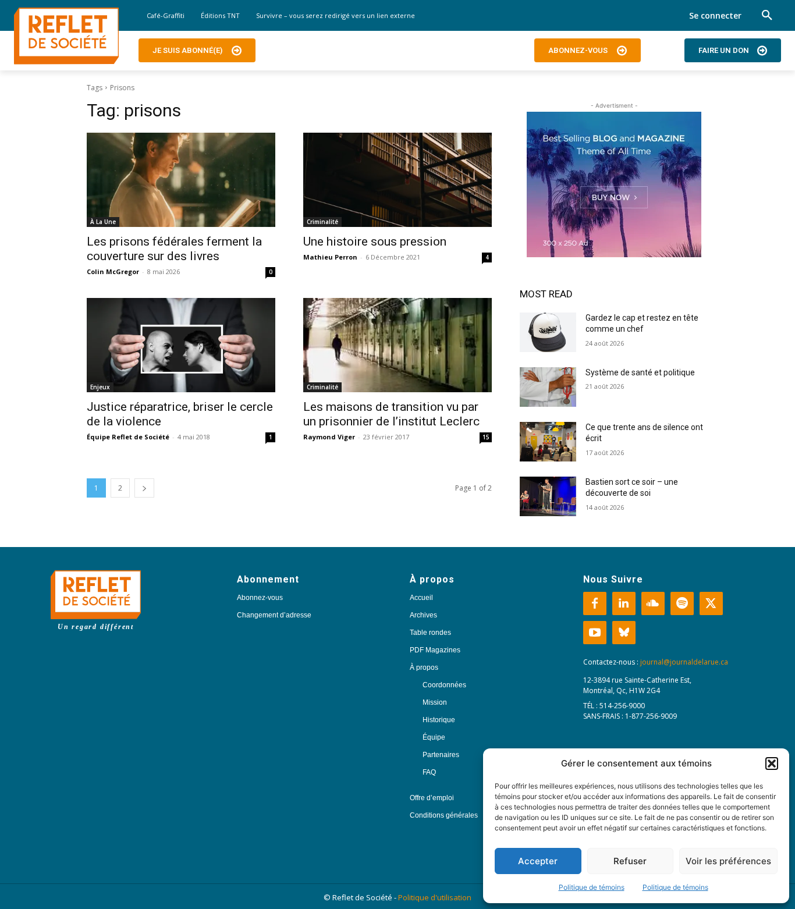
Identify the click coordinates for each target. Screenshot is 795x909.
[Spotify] (682, 603)
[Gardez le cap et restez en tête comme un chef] (548, 332)
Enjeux (100, 387)
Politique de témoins (591, 887)
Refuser (630, 861)
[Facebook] (594, 603)
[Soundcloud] (653, 603)
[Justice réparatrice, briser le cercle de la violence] (181, 345)
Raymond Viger (329, 436)
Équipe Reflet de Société (128, 436)
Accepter (538, 861)
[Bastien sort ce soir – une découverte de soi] (548, 496)
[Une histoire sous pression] (397, 180)
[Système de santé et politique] (548, 387)
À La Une (103, 222)
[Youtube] (594, 632)
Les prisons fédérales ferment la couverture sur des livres (174, 249)
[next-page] (144, 488)
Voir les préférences (728, 861)
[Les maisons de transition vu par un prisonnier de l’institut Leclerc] (397, 345)
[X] (711, 603)
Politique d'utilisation (434, 897)
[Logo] (66, 36)
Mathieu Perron (330, 257)
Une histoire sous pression (374, 241)
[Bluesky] (624, 632)
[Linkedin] (624, 603)
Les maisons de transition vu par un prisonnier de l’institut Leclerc (391, 414)
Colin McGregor (113, 271)
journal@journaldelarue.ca (684, 662)
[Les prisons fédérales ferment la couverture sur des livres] (181, 180)
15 (485, 437)
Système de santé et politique (640, 372)
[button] (772, 763)
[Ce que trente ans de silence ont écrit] (548, 441)
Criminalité (322, 222)
